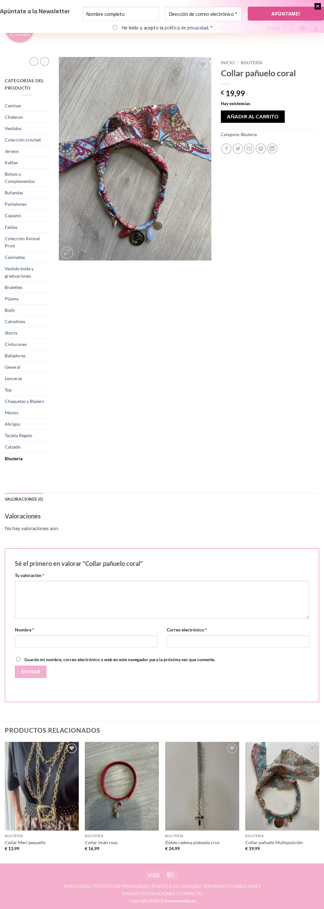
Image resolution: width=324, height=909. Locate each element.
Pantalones (16, 204)
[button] (67, 253)
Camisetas (15, 257)
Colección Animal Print (22, 242)
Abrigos (12, 424)
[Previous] (5, 802)
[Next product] (33, 61)
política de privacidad (186, 27)
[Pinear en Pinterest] (261, 148)
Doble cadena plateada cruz (192, 842)
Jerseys (12, 151)
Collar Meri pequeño (25, 842)
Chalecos (14, 117)
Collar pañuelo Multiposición (274, 842)
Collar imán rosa (101, 842)
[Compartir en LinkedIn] (272, 148)
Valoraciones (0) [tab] (24, 499)
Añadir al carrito (252, 116)
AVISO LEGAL (76, 886)
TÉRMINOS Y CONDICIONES (231, 886)
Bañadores (15, 355)
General (12, 367)
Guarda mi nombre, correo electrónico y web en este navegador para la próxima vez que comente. (119, 659)
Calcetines (15, 321)
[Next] (319, 802)
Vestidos (13, 128)
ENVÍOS (130, 893)
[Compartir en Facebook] (226, 148)
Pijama (11, 298)
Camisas (13, 105)
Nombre (24, 629)
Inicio (228, 62)
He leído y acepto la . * (166, 27)
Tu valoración (29, 575)
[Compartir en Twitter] (238, 148)
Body (10, 310)
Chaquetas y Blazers (24, 401)
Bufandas (14, 192)
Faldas (11, 227)
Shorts (11, 332)
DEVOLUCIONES (158, 893)
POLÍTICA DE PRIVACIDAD (121, 886)
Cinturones (16, 344)
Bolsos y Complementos (20, 177)
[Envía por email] (249, 148)
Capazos (13, 215)
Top (8, 389)
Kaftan (11, 162)
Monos (11, 412)
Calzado (13, 446)
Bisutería (13, 458)
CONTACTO (190, 893)
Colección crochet (23, 139)
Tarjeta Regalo (18, 435)
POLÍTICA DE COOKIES (175, 886)
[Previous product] (44, 61)
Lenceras (13, 378)
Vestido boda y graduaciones (19, 272)
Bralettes (13, 287)
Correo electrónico (187, 629)
